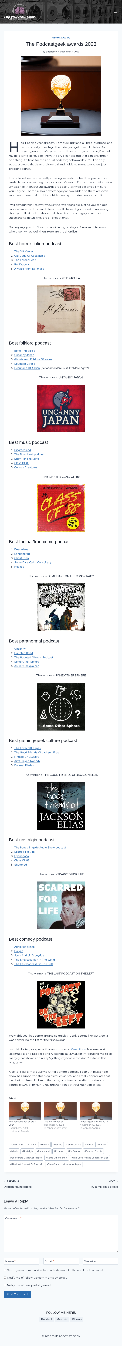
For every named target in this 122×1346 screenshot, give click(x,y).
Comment (13, 1218)
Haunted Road (23, 653)
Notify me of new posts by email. (29, 1285)
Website (90, 1261)
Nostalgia (27, 1151)
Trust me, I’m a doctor (104, 1184)
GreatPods (78, 1049)
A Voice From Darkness (29, 268)
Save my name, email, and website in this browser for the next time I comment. (55, 1270)
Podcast (59, 1151)
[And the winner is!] (60, 1111)
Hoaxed (19, 566)
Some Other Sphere (26, 661)
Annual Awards (61, 38)
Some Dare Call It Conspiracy (32, 562)
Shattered (20, 864)
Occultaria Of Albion (27, 368)
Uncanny (20, 648)
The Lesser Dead (25, 260)
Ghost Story (21, 558)
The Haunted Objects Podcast (33, 657)
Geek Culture (73, 1144)
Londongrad (22, 553)
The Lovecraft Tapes (27, 748)
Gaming (57, 1144)
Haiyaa (18, 951)
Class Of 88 (17, 1144)
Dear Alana (21, 549)
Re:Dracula (74, 1151)
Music (14, 1151)
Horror (89, 1144)
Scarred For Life (24, 851)
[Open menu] (115, 11)
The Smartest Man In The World (34, 959)
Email (49, 1261)
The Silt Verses (24, 251)
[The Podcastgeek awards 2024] (25, 1111)
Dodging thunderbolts (18, 1184)
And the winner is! (53, 1121)
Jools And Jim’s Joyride (29, 955)
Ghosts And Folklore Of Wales (33, 359)
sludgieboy (51, 51)
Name (10, 1261)
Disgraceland (22, 450)
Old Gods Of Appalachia (29, 255)
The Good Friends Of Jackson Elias (36, 752)
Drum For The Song (26, 458)
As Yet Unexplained (26, 666)
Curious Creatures (25, 467)
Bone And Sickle (24, 350)
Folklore (44, 1144)
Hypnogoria (21, 856)
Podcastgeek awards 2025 (94, 1121)
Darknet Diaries (24, 765)
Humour (101, 1144)
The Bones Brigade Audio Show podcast (40, 847)
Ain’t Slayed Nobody (27, 761)
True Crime (53, 1164)
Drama (31, 1144)
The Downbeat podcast (29, 454)
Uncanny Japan (24, 355)
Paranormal (43, 1151)
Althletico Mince (24, 946)
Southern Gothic (24, 363)
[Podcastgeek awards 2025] (96, 1111)
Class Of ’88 (21, 463)
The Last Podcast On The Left (33, 964)
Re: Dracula (21, 264)
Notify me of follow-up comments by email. (37, 1277)
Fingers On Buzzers (26, 756)
